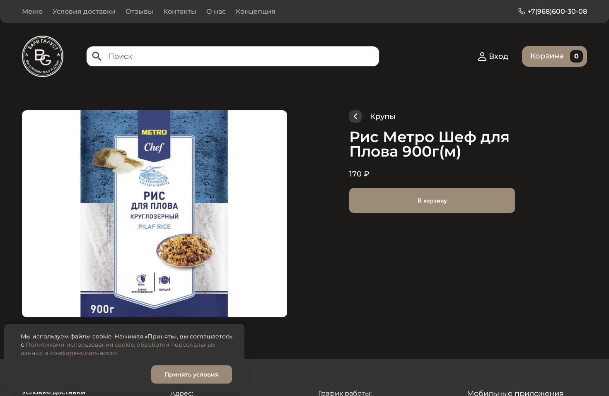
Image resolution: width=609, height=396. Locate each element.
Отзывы (139, 11)
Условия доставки (84, 11)
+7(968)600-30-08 (557, 11)
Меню (32, 11)
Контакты (179, 11)
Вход (498, 56)
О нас (216, 11)
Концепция (256, 11)
